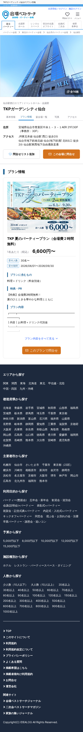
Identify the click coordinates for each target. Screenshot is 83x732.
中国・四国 (10, 388)
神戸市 (63, 475)
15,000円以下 (11, 546)
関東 (5, 383)
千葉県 (52, 413)
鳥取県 (55, 429)
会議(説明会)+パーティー (18, 505)
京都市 (32, 475)
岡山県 (7, 434)
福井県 (55, 418)
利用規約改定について (19, 649)
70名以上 (67, 590)
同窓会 (39, 516)
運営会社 (11, 686)
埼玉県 (41, 413)
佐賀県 (7, 440)
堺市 (53, 475)
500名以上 (58, 600)
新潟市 (43, 470)
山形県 (63, 407)
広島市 (7, 480)
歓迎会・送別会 (61, 500)
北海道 (33, 383)
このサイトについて (18, 637)
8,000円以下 (30, 540)
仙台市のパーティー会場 (57, 32)
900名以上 (58, 606)
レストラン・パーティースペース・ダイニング (42, 565)
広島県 (18, 434)
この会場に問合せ (64, 154)
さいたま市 (32, 464)
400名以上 (42, 600)
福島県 (74, 407)
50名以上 (38, 590)
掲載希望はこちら (16, 667)
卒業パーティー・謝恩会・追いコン (24, 521)
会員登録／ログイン (57, 8)
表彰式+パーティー (48, 505)
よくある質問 (14, 661)
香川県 (52, 434)
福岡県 (74, 434)
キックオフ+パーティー (17, 516)
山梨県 (66, 418)
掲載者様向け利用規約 (19, 674)
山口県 (29, 434)
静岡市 (66, 470)
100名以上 (38, 595)
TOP (8, 630)
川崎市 (18, 470)
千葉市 (46, 464)
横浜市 (7, 470)
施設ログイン (75, 8)
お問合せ (11, 680)
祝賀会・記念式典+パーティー (21, 510)
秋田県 (52, 407)
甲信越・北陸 (56, 383)
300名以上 (26, 600)
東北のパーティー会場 (31, 32)
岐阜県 (18, 424)
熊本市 (43, 480)
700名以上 (26, 606)
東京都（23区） (63, 464)
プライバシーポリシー (19, 655)
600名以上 (9, 606)
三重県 (52, 424)
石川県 (43, 418)
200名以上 (9, 600)
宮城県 (41, 407)
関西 (14, 383)
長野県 (7, 424)
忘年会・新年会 (39, 500)
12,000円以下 (69, 540)
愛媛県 (63, 434)
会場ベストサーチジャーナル (23, 700)
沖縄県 (7, 445)
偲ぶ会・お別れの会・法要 (62, 516)
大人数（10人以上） (43, 584)
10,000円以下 (49, 540)
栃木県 (18, 413)
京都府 (74, 424)
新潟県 (21, 418)
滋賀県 (63, 424)
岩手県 (29, 407)
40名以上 (23, 590)
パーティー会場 (10, 32)
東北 (42, 383)
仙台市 (18, 464)
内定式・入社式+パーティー (60, 510)
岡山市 (74, 475)
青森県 (18, 407)
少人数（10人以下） (15, 584)
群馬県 (29, 413)
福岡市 (32, 480)
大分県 (41, 440)
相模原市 (30, 470)
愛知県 (41, 424)
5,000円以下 (11, 540)
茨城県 (7, 413)
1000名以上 (10, 611)
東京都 (63, 413)
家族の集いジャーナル (19, 713)
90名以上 (23, 595)
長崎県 (18, 440)
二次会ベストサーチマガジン (23, 707)
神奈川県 (8, 418)
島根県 (66, 429)
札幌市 (7, 464)
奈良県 (29, 429)
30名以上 (9, 590)
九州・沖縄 (26, 388)
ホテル (7, 565)
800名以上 (42, 606)
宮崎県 (52, 440)
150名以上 (70, 595)
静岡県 (29, 424)
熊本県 (29, 440)
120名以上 (54, 595)
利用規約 (11, 643)
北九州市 (19, 480)
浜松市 (7, 475)
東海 (22, 383)
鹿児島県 (64, 440)
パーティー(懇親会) (15, 500)
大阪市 (43, 475)
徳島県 (41, 434)
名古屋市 (19, 475)
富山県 (32, 418)
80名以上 (9, 595)
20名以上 (64, 584)
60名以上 (53, 590)
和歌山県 (42, 429)
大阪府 (7, 429)
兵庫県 (18, 429)
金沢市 (55, 470)
